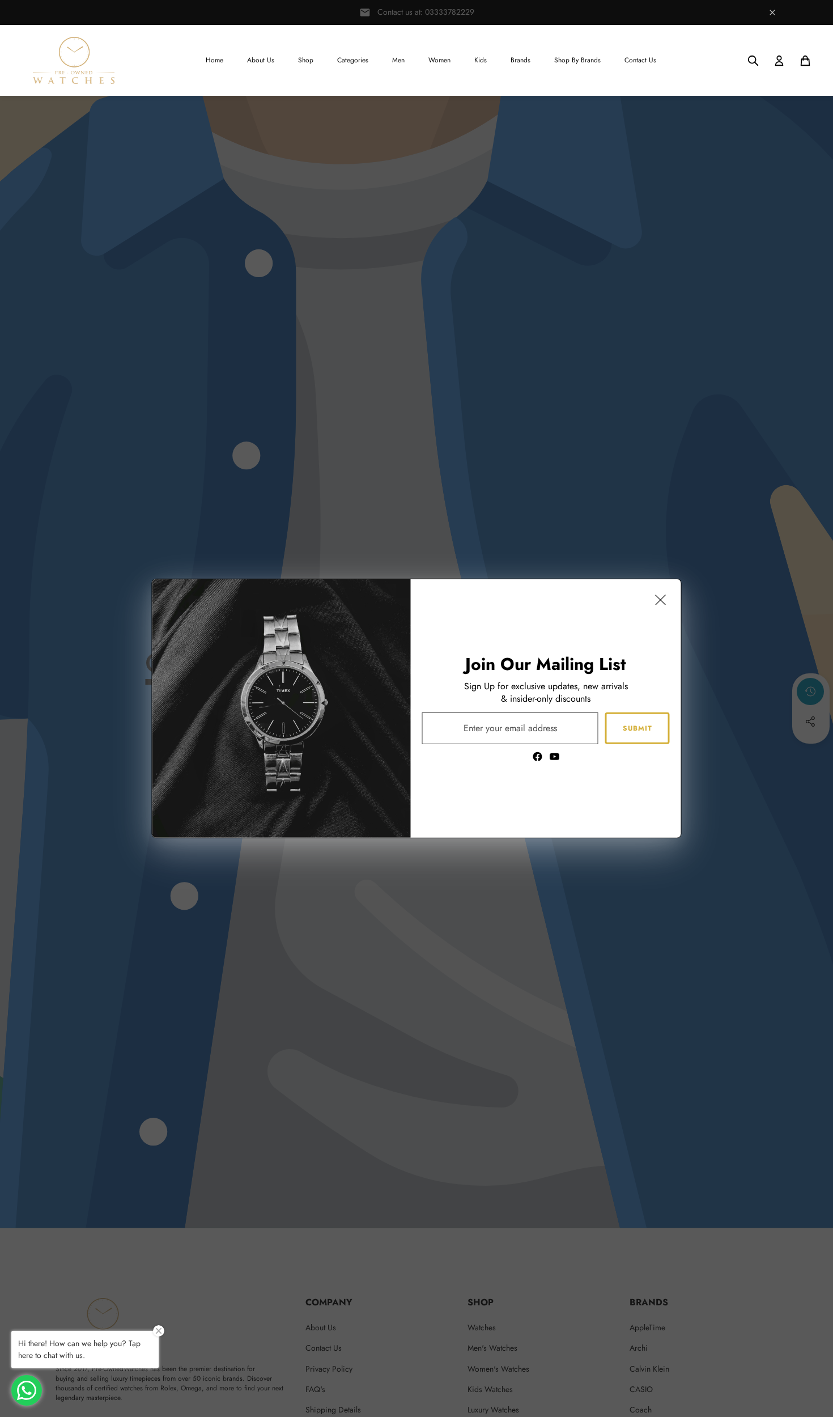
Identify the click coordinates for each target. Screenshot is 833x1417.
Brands (520, 60)
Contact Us (640, 60)
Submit (637, 728)
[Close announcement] (772, 12)
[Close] (661, 600)
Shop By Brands (577, 60)
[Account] (779, 60)
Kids (480, 60)
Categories (352, 60)
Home (214, 60)
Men (398, 60)
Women (439, 60)
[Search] (753, 60)
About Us (260, 60)
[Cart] (805, 60)
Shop (305, 60)
